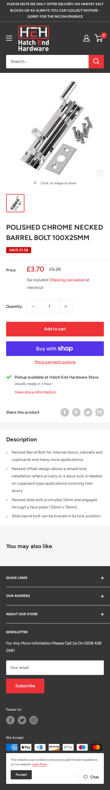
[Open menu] (9, 38)
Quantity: (14, 306)
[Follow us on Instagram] (33, 720)
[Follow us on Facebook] (10, 720)
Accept (21, 775)
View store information (35, 392)
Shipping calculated (67, 280)
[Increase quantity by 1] (65, 306)
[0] (99, 38)
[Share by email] (99, 412)
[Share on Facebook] (65, 412)
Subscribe (25, 685)
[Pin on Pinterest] (76, 412)
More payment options (55, 362)
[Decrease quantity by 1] (33, 306)
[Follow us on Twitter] (22, 720)
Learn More (39, 764)
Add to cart (55, 329)
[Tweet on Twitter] (88, 412)
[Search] (96, 61)
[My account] (86, 38)
